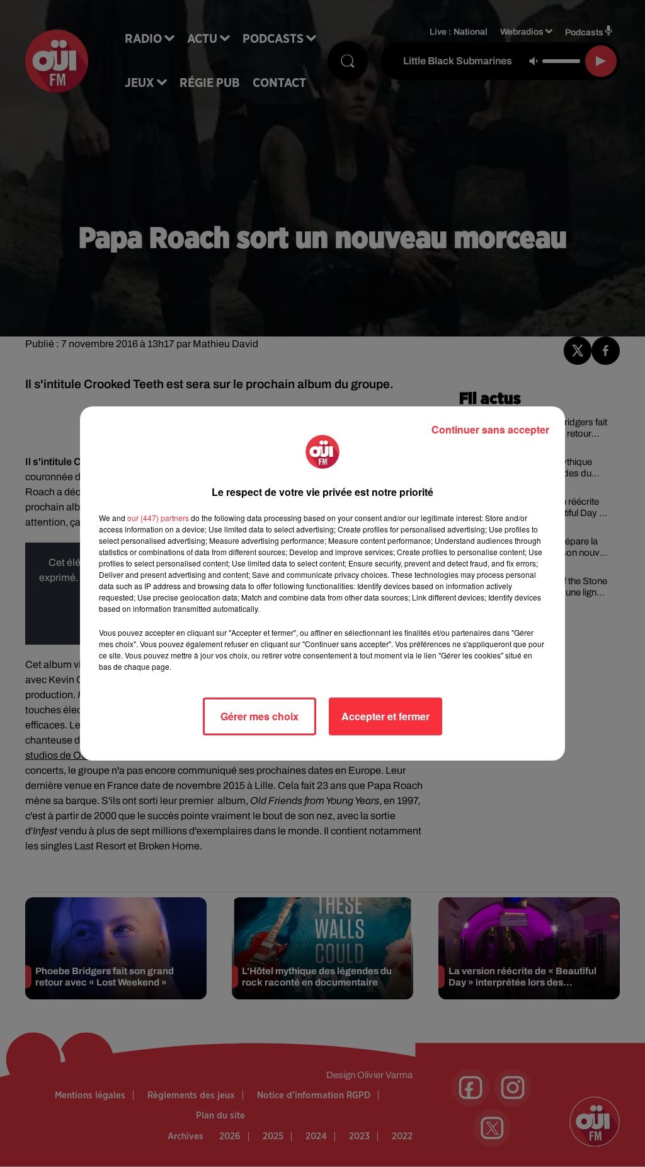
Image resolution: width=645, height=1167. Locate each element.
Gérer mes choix (259, 716)
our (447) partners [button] (158, 517)
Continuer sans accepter (490, 429)
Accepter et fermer (385, 716)
